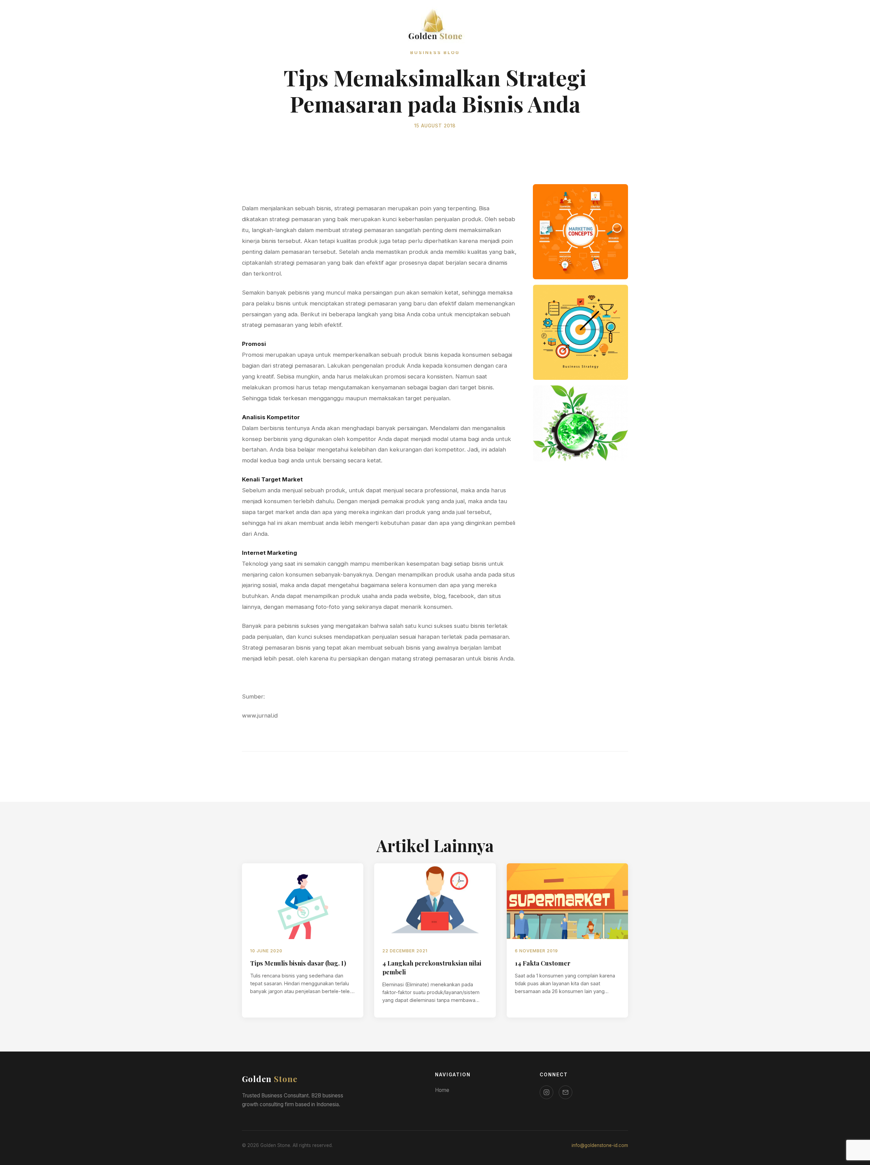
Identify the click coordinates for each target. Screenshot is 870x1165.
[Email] (565, 1092)
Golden (269, 1078)
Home (442, 1090)
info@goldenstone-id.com (600, 1145)
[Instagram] (546, 1092)
